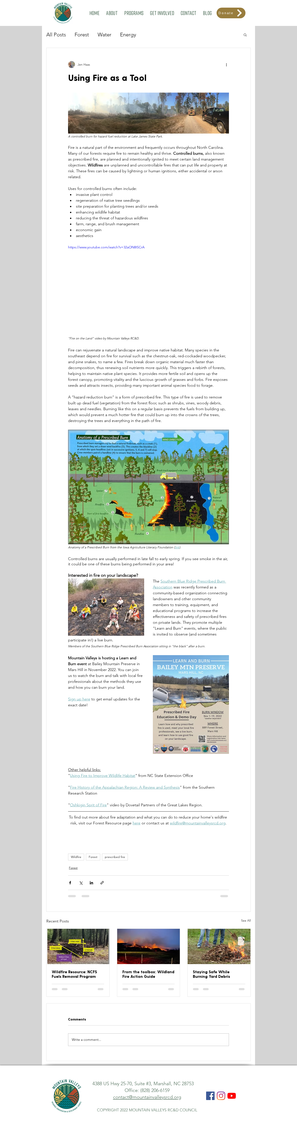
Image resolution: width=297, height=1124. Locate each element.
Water (104, 34)
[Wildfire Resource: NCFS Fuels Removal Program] (78, 946)
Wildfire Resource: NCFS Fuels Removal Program (74, 973)
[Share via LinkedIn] (91, 883)
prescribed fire (115, 857)
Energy (128, 34)
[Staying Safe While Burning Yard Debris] (219, 946)
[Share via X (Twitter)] (81, 883)
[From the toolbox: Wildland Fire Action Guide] (148, 946)
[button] (112, 13)
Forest (82, 34)
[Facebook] (210, 1064)
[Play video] (148, 290)
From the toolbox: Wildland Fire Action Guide (148, 973)
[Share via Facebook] (70, 883)
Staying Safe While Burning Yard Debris (211, 973)
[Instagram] (221, 1064)
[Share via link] (102, 883)
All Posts (56, 34)
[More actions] (226, 64)
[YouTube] (231, 1064)
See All (246, 920)
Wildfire (76, 857)
